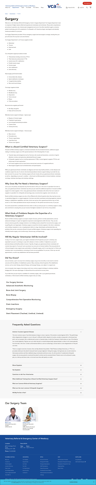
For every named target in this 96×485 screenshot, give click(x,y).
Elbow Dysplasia (17, 365)
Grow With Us (8, 474)
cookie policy (16, 482)
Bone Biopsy (11, 295)
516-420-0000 (12, 451)
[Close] (93, 481)
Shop (42, 7)
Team (22, 7)
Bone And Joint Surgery (16, 290)
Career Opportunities (10, 473)
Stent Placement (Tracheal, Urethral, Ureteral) (24, 313)
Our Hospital (25, 459)
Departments (15, 7)
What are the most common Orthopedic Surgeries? (27, 388)
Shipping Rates (61, 466)
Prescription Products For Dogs (64, 461)
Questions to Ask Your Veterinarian (22, 374)
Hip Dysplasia (16, 370)
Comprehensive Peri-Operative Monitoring (23, 300)
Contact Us (7, 461)
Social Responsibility (9, 470)
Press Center (7, 468)
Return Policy (60, 468)
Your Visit (24, 466)
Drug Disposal (78, 459)
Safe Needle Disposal (80, 462)
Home (6, 13)
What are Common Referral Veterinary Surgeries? (27, 383)
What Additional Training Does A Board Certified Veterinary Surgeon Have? (34, 379)
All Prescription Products (63, 459)
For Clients (36, 7)
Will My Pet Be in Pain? (19, 392)
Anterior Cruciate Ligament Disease (23, 332)
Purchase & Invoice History (45, 470)
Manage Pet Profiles (44, 461)
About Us (7, 7)
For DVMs (28, 7)
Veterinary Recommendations (46, 472)
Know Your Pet (26, 470)
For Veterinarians (26, 468)
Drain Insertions (12, 304)
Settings (42, 474)
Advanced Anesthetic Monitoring (19, 286)
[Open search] (87, 7)
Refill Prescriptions (44, 466)
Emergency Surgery (14, 309)
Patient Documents (44, 468)
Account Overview (44, 459)
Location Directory (9, 466)
